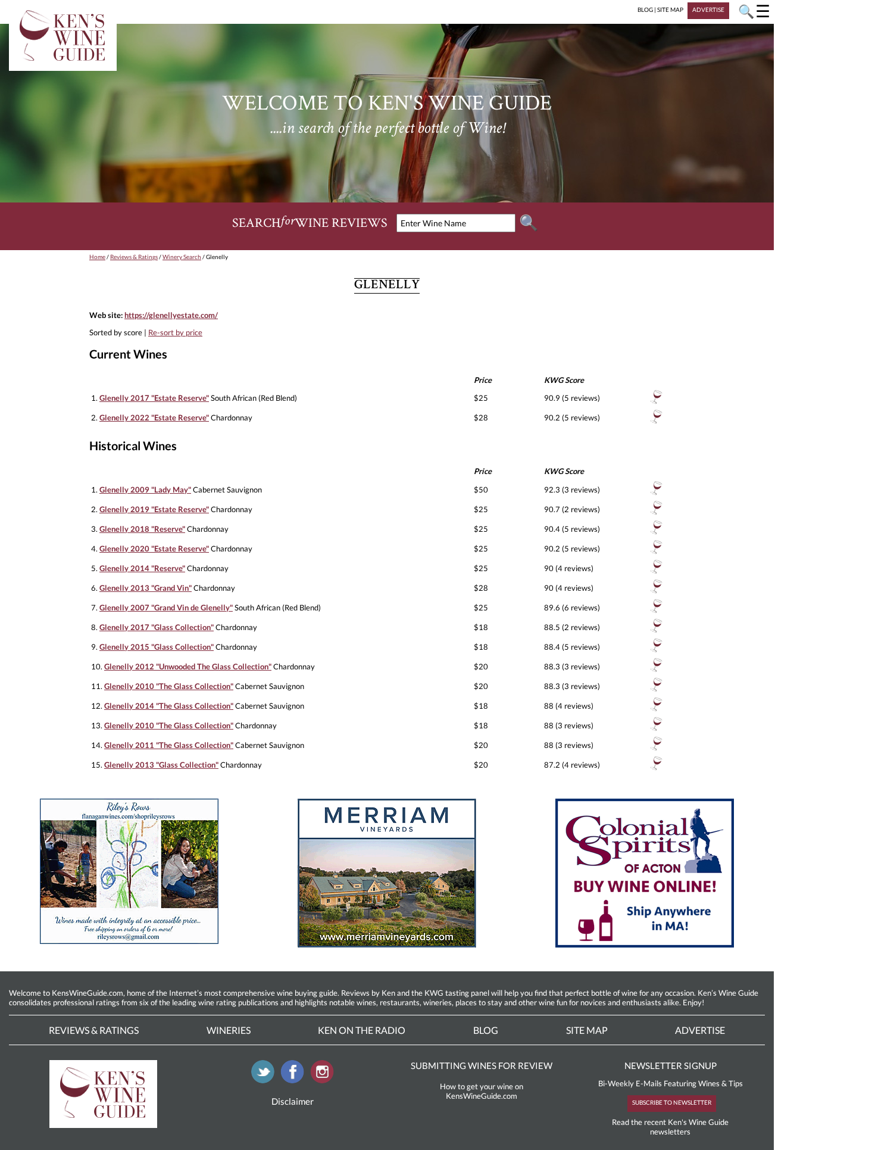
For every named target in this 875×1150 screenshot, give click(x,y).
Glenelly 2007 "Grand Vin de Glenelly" (166, 607)
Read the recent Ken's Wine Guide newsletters (670, 1126)
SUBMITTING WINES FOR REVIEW (481, 1065)
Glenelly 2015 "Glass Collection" (156, 647)
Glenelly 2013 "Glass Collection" (161, 764)
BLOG (645, 9)
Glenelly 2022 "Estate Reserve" (154, 417)
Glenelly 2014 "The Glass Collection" (168, 705)
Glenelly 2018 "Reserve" (142, 529)
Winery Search (181, 256)
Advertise (700, 1030)
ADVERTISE (708, 9)
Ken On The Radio (361, 1030)
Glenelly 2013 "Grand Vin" (145, 588)
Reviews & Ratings (134, 256)
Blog (485, 1030)
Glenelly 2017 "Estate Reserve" (154, 398)
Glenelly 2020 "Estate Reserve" (154, 548)
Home (97, 256)
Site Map (587, 1030)
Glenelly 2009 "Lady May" (145, 489)
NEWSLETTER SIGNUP (670, 1065)
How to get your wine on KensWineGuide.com (481, 1091)
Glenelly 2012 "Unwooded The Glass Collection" (187, 666)
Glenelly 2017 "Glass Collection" (156, 627)
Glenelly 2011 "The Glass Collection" (168, 745)
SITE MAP (670, 9)
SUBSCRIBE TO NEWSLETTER (671, 1102)
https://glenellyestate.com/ (171, 315)
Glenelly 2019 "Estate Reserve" (154, 509)
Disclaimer (292, 1101)
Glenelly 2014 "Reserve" (142, 568)
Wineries (229, 1030)
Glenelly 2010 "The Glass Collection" (168, 686)
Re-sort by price (175, 332)
